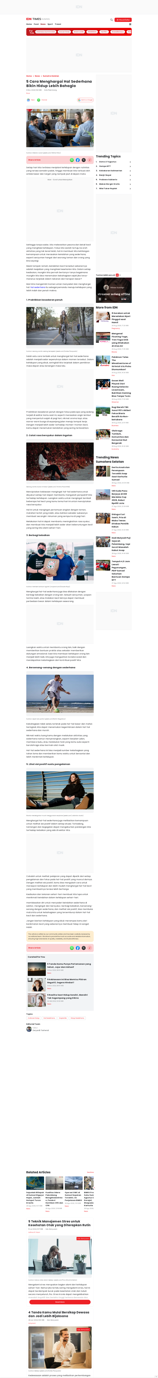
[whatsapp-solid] (72, 160)
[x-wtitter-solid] (84, 160)
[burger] (130, 24)
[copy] (90, 160)
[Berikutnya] (94, 1144)
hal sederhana (38, 287)
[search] (111, 19)
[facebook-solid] (78, 160)
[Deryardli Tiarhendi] (29, 1029)
